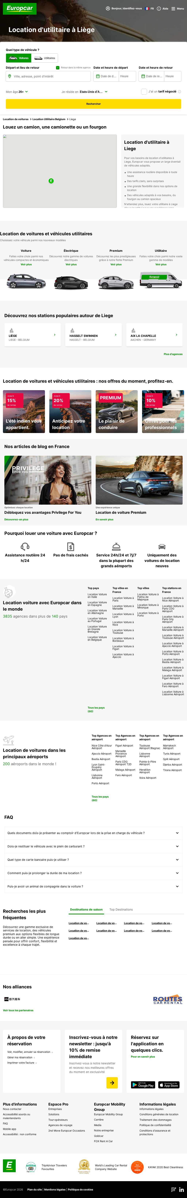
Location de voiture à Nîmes (134, 930)
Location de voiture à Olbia (79, 930)
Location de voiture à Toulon (79, 938)
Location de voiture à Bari (106, 923)
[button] (51, 181)
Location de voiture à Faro (106, 930)
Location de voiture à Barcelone (79, 923)
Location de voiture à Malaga (134, 923)
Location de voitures (15, 119)
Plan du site (34, 1189)
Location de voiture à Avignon (162, 930)
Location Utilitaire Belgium (49, 119)
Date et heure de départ (111, 67)
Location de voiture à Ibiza (162, 923)
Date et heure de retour (156, 67)
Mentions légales (55, 1189)
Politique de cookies (80, 1189)
